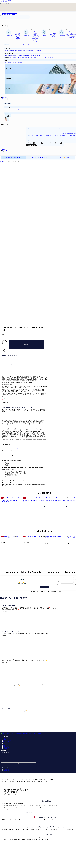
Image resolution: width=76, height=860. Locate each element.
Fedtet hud (24, 44)
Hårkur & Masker (20, 57)
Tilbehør (16, 62)
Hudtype (7, 44)
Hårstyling (42, 57)
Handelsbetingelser (7, 770)
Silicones (29, 448)
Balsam (15, 57)
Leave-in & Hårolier (28, 57)
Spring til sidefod (4, 1)
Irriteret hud (34, 50)
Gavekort (21, 62)
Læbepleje (31, 55)
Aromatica (4, 332)
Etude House (11, 114)
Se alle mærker (31, 145)
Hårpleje (7, 57)
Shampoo (11, 57)
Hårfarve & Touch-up (49, 57)
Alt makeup (7, 103)
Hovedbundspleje (36, 57)
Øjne (14, 109)
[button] (24, 371)
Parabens (25, 448)
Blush (9, 109)
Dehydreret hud (28, 50)
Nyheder (4, 149)
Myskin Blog (5, 745)
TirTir (18, 114)
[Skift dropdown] (7, 26)
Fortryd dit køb (6, 741)
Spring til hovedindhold (5, 0)
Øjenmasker (26, 55)
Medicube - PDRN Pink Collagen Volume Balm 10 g (56, 538)
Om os (4, 739)
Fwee (20, 114)
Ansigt (6, 109)
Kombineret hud (18, 44)
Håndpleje (11, 62)
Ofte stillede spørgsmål (7, 740)
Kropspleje (7, 62)
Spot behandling (20, 55)
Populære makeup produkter (8, 118)
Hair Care (1, 161)
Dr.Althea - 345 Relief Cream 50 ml (8, 537)
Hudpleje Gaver (6, 747)
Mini (18, 62)
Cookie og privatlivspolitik (8, 769)
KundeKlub (5, 748)
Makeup (4, 99)
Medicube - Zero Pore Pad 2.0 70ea (30, 537)
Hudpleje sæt (37, 55)
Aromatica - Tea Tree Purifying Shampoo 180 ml (55, 500)
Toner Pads (7, 55)
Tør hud (28, 44)
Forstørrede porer (21, 50)
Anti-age (9, 50)
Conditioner (17, 448)
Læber (11, 109)
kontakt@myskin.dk (5, 752)
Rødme (39, 50)
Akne (6, 50)
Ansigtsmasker (13, 55)
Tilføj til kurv (22, 506)
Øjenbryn (17, 109)
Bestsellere (5, 97)
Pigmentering (14, 50)
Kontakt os (5, 738)
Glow (15, 114)
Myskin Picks (5, 746)
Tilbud (4, 152)
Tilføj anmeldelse (44, 586)
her (15, 821)
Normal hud (11, 44)
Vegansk (4, 150)
